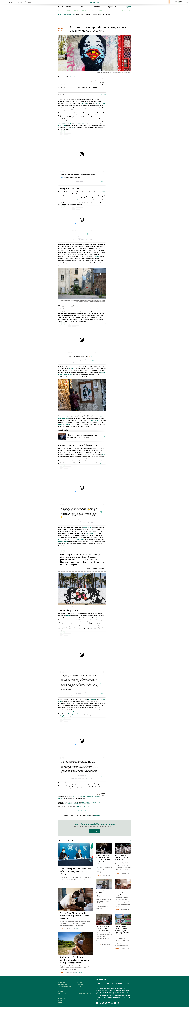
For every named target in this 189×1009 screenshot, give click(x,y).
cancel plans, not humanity (77, 712)
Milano (77, 806)
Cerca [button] (29, 2)
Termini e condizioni (82, 996)
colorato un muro (63, 541)
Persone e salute (126, 10)
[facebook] (97, 1003)
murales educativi (82, 123)
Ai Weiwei (84, 103)
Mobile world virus (95, 420)
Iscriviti (93, 831)
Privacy (79, 991)
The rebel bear (87, 527)
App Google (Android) (64, 987)
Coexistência (99, 617)
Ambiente (60, 10)
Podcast (96, 7)
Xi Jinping (68, 123)
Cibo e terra (115, 10)
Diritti (68, 10)
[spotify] (106, 1003)
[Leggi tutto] (130, 840)
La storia (80, 987)
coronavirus (69, 107)
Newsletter (21, 2)
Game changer (77, 198)
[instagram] (112, 1003)
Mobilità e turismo (103, 10)
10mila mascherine (100, 103)
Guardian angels (71, 366)
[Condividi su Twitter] (101, 94)
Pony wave (80, 539)
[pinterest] (103, 1003)
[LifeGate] (94, 2)
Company (79, 980)
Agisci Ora (112, 7)
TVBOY (79, 360)
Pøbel (103, 454)
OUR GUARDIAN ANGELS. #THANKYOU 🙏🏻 (79, 356)
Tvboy (72, 127)
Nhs (77, 200)
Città (91, 806)
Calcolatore (62, 998)
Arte (88, 806)
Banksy (103, 191)
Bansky (68, 127)
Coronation (93, 107)
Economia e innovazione (88, 10)
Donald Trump (98, 121)
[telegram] (118, 1003)
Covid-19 (61, 94)
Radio (82, 7)
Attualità (61, 980)
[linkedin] (115, 1003)
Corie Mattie (92, 699)
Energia (76, 10)
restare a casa (62, 125)
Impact (128, 7)
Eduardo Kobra (79, 693)
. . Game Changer (77, 234)
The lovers (86, 454)
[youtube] (109, 1003)
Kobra (68, 615)
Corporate (61, 996)
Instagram (100, 463)
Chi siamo (80, 984)
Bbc (59, 539)
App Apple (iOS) (62, 984)
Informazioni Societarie (84, 993)
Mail (78, 989)
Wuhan (78, 109)
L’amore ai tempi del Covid (65, 424)
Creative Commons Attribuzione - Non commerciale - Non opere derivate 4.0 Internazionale (82, 803)
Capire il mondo (64, 7)
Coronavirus (83, 806)
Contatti (79, 982)
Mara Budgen (73, 77)
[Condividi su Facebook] (97, 94)
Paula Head (96, 256)
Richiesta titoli (62, 993)
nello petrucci (79, 181)
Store (12, 2)
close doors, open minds (71, 714)
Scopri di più (97, 815)
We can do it (71, 368)
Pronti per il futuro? (62, 29)
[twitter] (100, 1003)
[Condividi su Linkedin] (105, 94)
